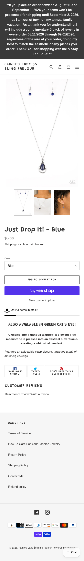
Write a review (39, 394)
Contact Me (16, 476)
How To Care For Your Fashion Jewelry (34, 444)
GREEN (50, 325)
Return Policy (17, 454)
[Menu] (77, 66)
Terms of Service (19, 433)
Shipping (10, 244)
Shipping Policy (18, 465)
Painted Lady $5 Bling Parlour (20, 67)
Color (7, 258)
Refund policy (17, 486)
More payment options (42, 300)
